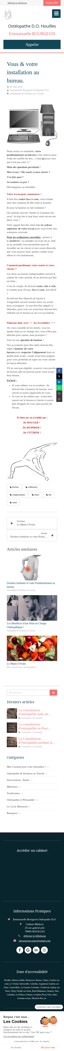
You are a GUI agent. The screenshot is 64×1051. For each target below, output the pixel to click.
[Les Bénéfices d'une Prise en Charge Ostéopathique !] (32, 608)
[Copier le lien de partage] (59, 399)
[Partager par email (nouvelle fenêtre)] (59, 393)
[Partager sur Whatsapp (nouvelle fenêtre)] (59, 388)
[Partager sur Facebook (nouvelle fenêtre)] (59, 370)
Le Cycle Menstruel (17, 806)
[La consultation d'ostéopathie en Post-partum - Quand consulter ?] (12, 727)
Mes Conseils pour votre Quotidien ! (26, 766)
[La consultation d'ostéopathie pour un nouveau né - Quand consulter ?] (12, 713)
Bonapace (12, 813)
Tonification (13, 793)
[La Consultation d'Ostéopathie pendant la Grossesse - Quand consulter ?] (12, 742)
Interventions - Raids (18, 780)
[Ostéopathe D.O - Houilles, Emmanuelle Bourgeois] (8, 14)
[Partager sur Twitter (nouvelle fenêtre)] (59, 376)
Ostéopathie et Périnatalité (20, 799)
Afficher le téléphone (17, 3)
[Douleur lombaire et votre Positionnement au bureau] (32, 567)
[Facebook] (19, 950)
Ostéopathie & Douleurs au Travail (25, 773)
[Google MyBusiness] (28, 950)
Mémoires (12, 786)
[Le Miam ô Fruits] (32, 648)
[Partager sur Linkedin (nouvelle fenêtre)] (59, 382)
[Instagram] (44, 950)
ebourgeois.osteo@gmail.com (35, 940)
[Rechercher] (53, 693)
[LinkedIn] (36, 950)
